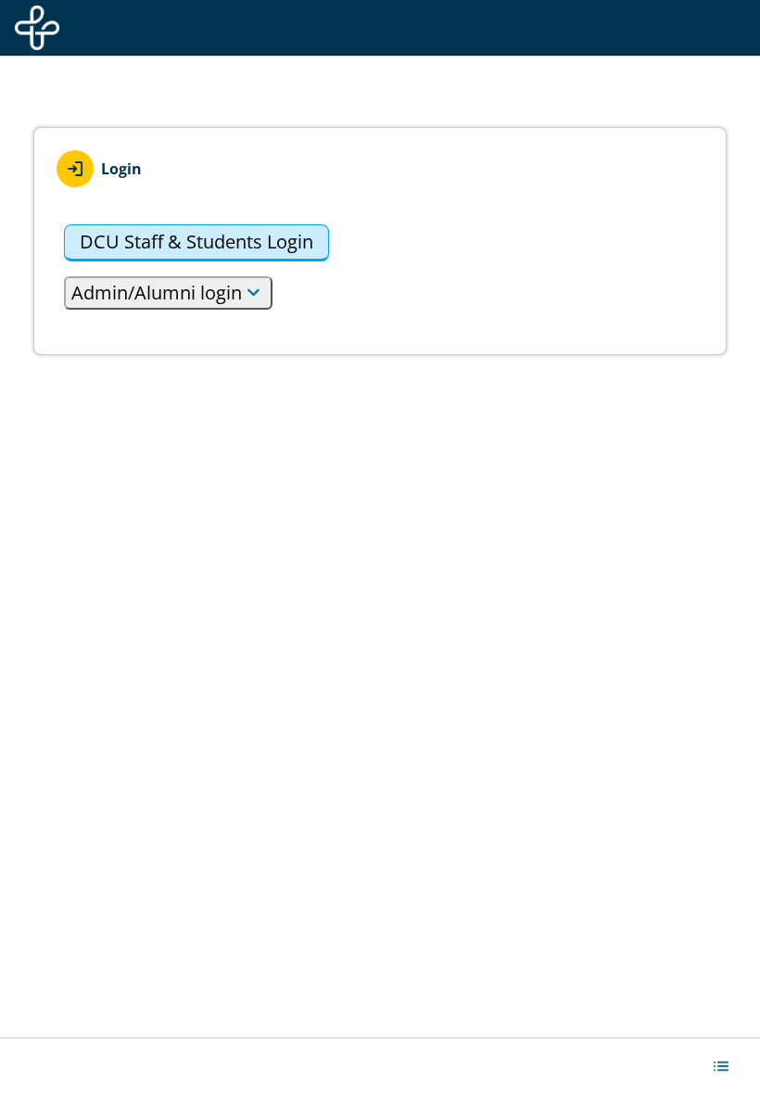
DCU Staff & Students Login (196, 241)
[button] (721, 1066)
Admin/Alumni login (156, 292)
